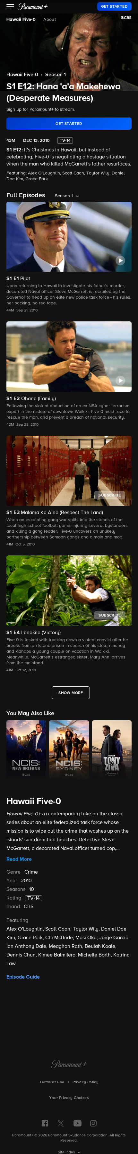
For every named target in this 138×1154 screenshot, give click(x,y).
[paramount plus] (33, 6)
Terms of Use (52, 1082)
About (49, 19)
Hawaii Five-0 (21, 19)
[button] (10, 7)
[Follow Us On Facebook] (45, 1123)
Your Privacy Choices (69, 1098)
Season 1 (55, 74)
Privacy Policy (86, 1082)
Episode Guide (23, 977)
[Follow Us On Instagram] (93, 1123)
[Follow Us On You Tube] (77, 1123)
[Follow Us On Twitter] (61, 1122)
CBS (28, 906)
